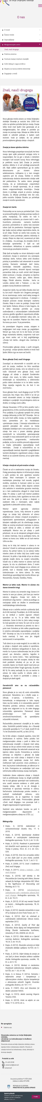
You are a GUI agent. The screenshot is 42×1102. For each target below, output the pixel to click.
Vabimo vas (8, 1027)
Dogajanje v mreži (10, 73)
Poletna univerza (10, 54)
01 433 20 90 (9, 1062)
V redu (36, 1096)
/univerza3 (8, 1068)
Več (32, 814)
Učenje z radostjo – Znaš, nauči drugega (22, 871)
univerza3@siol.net (12, 1065)
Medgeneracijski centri (12, 44)
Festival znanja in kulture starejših (16, 59)
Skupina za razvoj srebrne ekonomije (17, 68)
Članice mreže (9, 34)
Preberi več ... (12, 1099)
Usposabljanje (9, 39)
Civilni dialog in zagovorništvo (14, 64)
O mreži (7, 30)
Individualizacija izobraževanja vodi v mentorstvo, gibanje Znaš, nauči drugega (22, 893)
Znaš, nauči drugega (11, 49)
